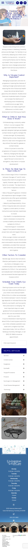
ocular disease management (12, 385)
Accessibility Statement (5, 543)
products (6, 377)
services (6, 355)
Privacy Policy (6, 545)
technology (7, 389)
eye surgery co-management (12, 381)
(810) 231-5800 (14, 517)
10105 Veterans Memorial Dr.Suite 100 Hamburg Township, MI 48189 (14, 510)
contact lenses (8, 360)
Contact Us (13, 431)
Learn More (13, 407)
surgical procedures (9, 372)
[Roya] (22, 536)
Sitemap (4, 546)
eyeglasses (7, 364)
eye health (6, 368)
